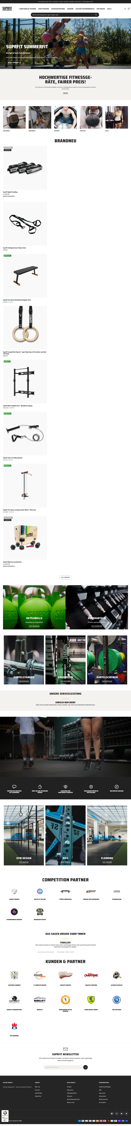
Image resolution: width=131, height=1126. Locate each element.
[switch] (5, 1120)
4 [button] (67, 66)
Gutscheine (70, 1092)
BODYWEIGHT (32, 131)
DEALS (107, 131)
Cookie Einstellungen (105, 1089)
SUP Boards (101, 9)
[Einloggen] (125, 8)
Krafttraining (43, 9)
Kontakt (69, 1089)
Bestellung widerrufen (73, 1101)
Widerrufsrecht (103, 1101)
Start (96, 15)
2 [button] (63, 66)
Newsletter (38, 1098)
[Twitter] (126, 1115)
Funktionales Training (27, 9)
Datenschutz (102, 1098)
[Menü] (8, 1111)
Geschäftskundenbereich (85, 9)
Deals (109, 9)
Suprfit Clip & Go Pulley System (12, 458)
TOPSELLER (83, 131)
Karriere (37, 1092)
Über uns (37, 1089)
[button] (35, 954)
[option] (65, 43)
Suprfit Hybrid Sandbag (10, 192)
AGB (100, 1092)
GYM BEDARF (6, 131)
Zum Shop (65, 93)
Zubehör (70, 9)
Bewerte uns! (70, 1104)
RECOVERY (57, 131)
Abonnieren (85, 1069)
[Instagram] (116, 1115)
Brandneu (65, 140)
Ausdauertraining (58, 9)
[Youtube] (121, 1115)
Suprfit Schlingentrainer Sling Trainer (14, 248)
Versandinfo (102, 1104)
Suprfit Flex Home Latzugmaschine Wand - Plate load (19, 510)
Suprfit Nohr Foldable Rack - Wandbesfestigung (17, 406)
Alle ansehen (65, 577)
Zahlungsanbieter (72, 1095)
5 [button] (69, 66)
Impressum (102, 1095)
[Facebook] (111, 1115)
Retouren (69, 1098)
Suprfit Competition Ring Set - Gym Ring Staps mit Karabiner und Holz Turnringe (24, 353)
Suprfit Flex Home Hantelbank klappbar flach (17, 300)
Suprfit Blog (38, 1095)
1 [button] (62, 66)
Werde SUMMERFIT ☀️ (14, 65)
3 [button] (65, 66)
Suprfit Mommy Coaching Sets (12, 562)
